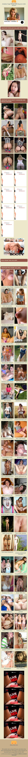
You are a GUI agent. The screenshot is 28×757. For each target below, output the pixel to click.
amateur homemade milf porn (20, 553)
